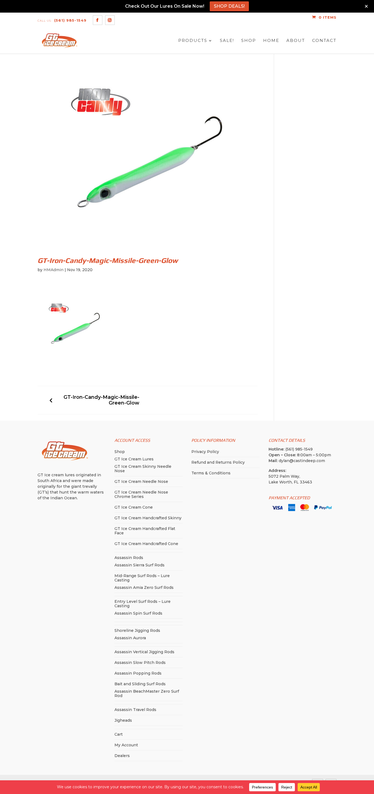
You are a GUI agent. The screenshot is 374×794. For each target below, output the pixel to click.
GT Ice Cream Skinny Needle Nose (142, 468)
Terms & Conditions (211, 473)
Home (271, 40)
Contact (324, 40)
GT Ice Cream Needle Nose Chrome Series (141, 494)
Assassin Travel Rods (135, 709)
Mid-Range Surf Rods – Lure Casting (142, 578)
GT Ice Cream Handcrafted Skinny (148, 517)
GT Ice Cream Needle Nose (141, 481)
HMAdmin (54, 269)
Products (192, 40)
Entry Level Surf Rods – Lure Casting (142, 603)
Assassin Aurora (130, 637)
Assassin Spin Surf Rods (138, 613)
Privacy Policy (205, 451)
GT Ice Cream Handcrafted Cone (146, 543)
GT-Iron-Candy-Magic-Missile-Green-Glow (101, 400)
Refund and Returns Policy (218, 462)
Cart (118, 734)
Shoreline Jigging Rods (137, 630)
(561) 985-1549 (62, 20)
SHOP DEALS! (229, 6)
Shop (248, 40)
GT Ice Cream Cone (133, 507)
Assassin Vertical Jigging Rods (144, 651)
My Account (126, 745)
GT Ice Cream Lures (134, 459)
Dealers (122, 755)
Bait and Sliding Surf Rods (140, 683)
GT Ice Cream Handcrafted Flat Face (144, 530)
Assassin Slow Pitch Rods (140, 662)
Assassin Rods (128, 557)
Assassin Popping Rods (138, 673)
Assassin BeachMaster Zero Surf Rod (146, 693)
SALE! (227, 40)
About (295, 40)
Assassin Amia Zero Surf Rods (144, 587)
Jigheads (123, 720)
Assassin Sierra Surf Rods (139, 565)
